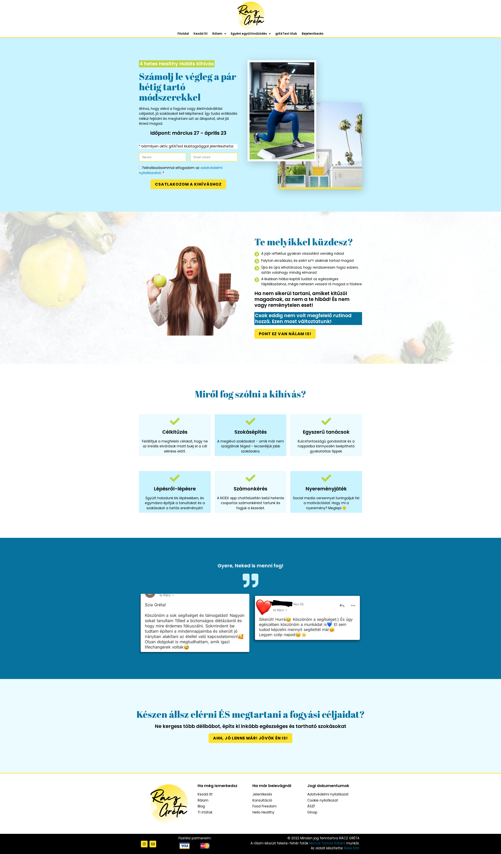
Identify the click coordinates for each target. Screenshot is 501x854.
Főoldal (183, 34)
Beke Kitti (351, 848)
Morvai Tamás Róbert (327, 843)
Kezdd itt (201, 34)
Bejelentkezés (312, 34)
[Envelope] (153, 844)
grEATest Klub (286, 34)
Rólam (217, 34)
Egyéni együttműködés (249, 34)
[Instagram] (144, 844)
